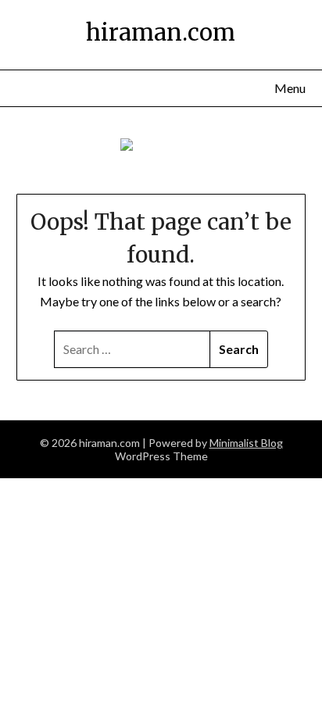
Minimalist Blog (246, 442)
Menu (290, 87)
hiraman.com (160, 32)
